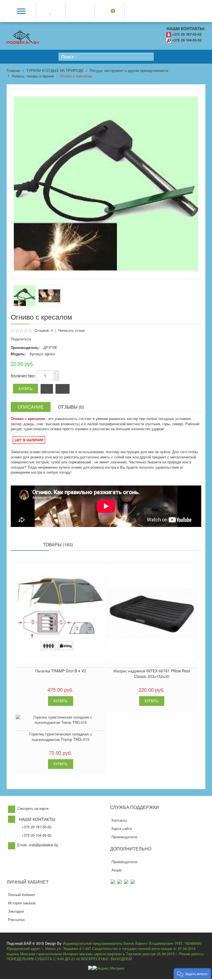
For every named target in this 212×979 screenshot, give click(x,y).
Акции (116, 870)
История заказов (22, 902)
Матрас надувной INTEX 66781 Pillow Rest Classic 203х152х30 (151, 673)
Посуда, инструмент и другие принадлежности (129, 70)
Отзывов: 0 (44, 330)
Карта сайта (122, 828)
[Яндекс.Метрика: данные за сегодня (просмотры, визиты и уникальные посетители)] (108, 968)
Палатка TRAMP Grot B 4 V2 (60, 670)
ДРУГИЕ (50, 347)
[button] (192, 973)
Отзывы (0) (71, 407)
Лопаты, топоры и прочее (33, 76)
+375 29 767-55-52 (187, 34)
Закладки (16, 911)
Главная (13, 70)
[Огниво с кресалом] (49, 296)
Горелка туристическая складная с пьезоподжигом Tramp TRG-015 (60, 736)
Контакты (119, 820)
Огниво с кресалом (76, 76)
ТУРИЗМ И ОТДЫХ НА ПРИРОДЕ (55, 70)
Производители (124, 836)
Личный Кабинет (21, 894)
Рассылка (16, 919)
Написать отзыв (71, 330)
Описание (31, 407)
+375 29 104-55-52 (187, 40)
